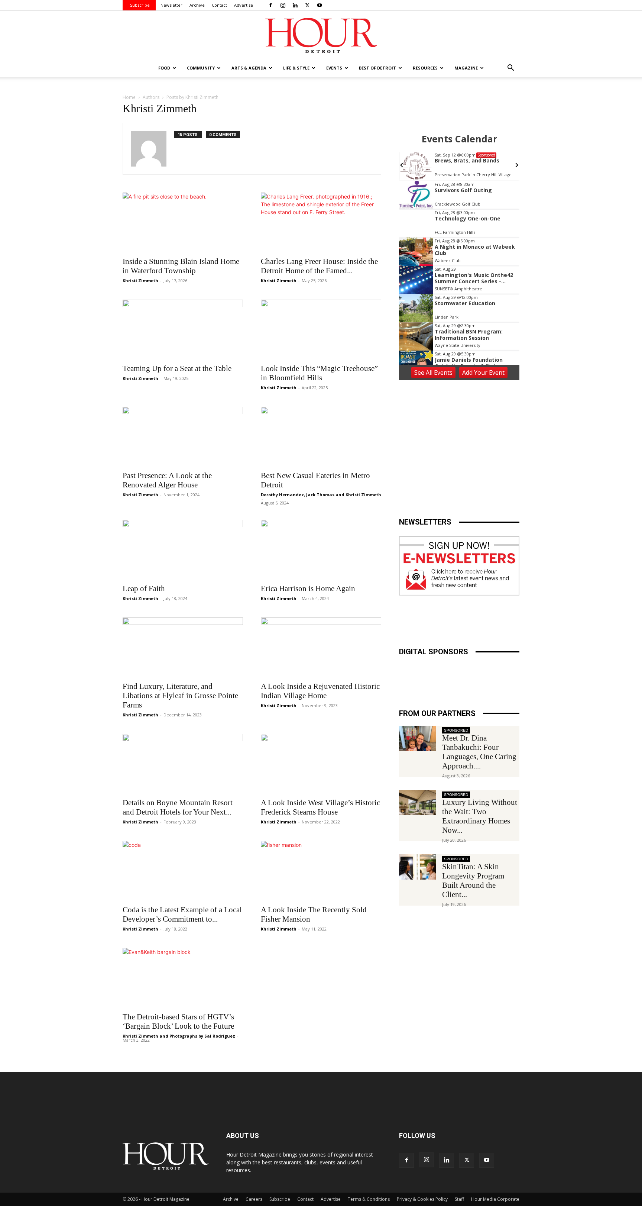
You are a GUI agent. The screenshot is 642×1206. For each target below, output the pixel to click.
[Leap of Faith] (183, 549)
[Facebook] (270, 5)
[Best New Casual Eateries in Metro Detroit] (321, 436)
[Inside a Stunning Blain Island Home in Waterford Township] (183, 222)
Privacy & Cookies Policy (422, 1199)
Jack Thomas (320, 494)
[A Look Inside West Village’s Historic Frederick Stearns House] (321, 763)
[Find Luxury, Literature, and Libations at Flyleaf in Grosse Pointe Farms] (183, 647)
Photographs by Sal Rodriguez (202, 1036)
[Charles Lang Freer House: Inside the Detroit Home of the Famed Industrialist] (321, 222)
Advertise (243, 5)
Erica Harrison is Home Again (308, 588)
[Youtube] (319, 5)
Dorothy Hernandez (282, 494)
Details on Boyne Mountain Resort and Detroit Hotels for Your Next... (178, 807)
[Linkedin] (295, 5)
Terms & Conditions (369, 1199)
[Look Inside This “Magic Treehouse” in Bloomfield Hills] (321, 329)
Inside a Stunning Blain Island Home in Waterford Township (181, 266)
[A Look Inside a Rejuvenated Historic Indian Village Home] (321, 647)
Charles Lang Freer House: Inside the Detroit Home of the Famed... (319, 266)
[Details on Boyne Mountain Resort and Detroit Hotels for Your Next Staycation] (183, 763)
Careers (254, 1199)
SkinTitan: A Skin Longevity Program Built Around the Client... (473, 880)
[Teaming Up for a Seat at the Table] (183, 329)
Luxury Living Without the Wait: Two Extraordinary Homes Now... (479, 816)
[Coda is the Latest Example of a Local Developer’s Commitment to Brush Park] (183, 870)
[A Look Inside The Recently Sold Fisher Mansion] (321, 870)
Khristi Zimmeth (140, 280)
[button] (510, 68)
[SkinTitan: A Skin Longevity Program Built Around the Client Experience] (417, 867)
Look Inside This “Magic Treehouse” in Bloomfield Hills (319, 373)
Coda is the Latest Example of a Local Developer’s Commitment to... (182, 914)
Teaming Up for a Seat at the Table (177, 368)
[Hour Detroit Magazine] (321, 35)
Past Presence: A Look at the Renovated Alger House (167, 480)
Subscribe (140, 5)
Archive (197, 5)
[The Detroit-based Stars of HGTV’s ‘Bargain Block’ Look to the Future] (183, 977)
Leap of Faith (144, 588)
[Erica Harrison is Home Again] (321, 549)
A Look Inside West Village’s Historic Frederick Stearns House (320, 807)
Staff (459, 1199)
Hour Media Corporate (495, 1199)
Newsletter (171, 5)
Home (129, 97)
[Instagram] (282, 5)
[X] (307, 5)
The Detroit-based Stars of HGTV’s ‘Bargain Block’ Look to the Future (178, 1021)
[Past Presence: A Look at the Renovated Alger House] (183, 436)
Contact (219, 5)
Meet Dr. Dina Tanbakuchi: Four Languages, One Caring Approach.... (479, 751)
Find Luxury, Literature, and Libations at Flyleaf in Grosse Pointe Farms (180, 695)
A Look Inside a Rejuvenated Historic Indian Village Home (320, 691)
